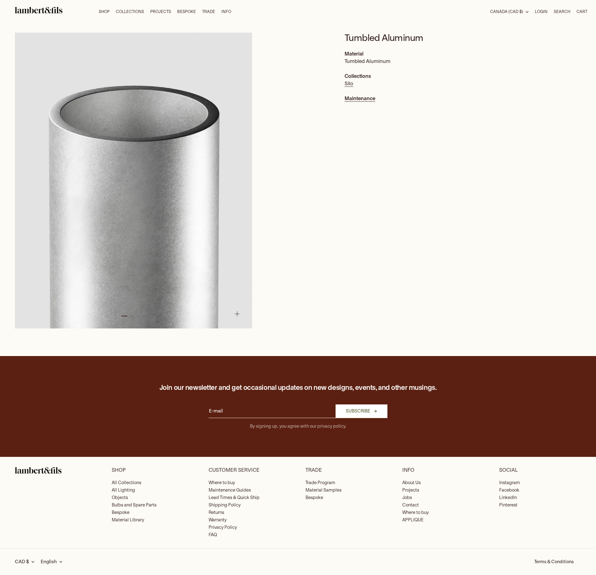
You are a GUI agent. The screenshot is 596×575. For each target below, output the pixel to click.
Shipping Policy (225, 505)
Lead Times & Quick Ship (234, 497)
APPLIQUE (413, 520)
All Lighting (123, 490)
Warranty (218, 520)
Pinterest (508, 505)
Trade (208, 11)
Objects (120, 497)
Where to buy (222, 482)
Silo (349, 84)
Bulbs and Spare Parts (134, 505)
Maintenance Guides (230, 490)
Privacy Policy (223, 527)
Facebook (509, 490)
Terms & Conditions (554, 561)
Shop (104, 11)
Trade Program (320, 482)
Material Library (128, 520)
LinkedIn (508, 497)
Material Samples (323, 490)
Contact (410, 505)
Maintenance (360, 99)
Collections (130, 11)
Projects (160, 11)
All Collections (126, 482)
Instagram (509, 482)
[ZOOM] (237, 314)
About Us (411, 482)
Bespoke (186, 11)
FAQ (213, 534)
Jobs (407, 497)
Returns (216, 512)
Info (226, 11)
